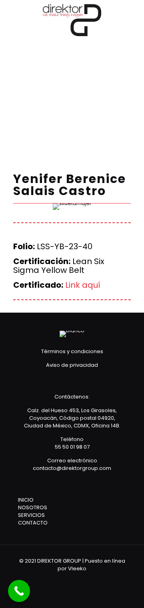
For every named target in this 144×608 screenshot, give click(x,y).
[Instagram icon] (88, 579)
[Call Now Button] (19, 591)
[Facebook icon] (66, 579)
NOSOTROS (32, 507)
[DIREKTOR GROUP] (72, 20)
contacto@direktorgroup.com (72, 468)
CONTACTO (33, 523)
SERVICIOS (31, 515)
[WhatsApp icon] (56, 579)
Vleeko (77, 568)
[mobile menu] (133, 16)
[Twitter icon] (77, 579)
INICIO (26, 500)
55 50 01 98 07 (72, 447)
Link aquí (82, 285)
